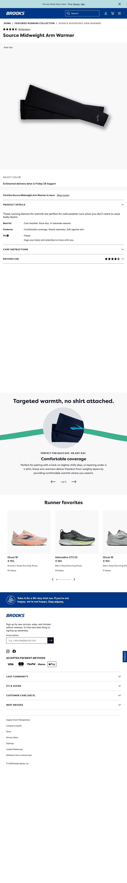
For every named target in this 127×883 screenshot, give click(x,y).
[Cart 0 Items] (112, 13)
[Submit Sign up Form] (51, 640)
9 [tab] (68, 579)
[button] (63, 105)
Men (83, 4)
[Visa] (10, 664)
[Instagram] (7, 651)
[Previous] (53, 482)
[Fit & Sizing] (63, 686)
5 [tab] (62, 579)
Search (74, 13)
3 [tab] (59, 579)
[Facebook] (14, 651)
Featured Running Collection (35, 23)
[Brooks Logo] (63, 616)
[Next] (74, 482)
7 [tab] (65, 579)
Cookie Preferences (14, 749)
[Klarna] (41, 664)
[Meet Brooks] (63, 704)
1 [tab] (56, 579)
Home (7, 23)
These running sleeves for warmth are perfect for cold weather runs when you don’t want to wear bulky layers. (61, 215)
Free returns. (56, 601)
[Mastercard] (21, 664)
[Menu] (119, 13)
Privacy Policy (12, 737)
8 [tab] (67, 579)
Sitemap (10, 743)
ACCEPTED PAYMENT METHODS (25, 658)
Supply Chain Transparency (18, 720)
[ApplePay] (52, 664)
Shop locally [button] (63, 195)
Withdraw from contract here (19, 755)
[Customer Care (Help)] (63, 695)
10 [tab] (70, 579)
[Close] (119, 4)
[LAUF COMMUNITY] (63, 676)
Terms (8, 732)
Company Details (14, 726)
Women (76, 4)
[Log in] (105, 13)
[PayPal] (31, 664)
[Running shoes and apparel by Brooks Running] (15, 13)
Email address (12, 635)
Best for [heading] (7, 223)
